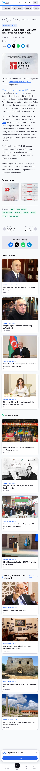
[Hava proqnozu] (25, 3)
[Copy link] (27, 46)
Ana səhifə (6, 8)
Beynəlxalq (13, 82)
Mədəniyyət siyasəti (9, 25)
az (35, 2)
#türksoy (18, 212)
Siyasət (28, 8)
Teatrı (4, 122)
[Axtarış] (20, 3)
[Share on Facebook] (9, 46)
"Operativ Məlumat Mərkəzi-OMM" (16, 90)
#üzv (12, 209)
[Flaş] (17, 765)
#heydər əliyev (7, 212)
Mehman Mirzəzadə (10, 41)
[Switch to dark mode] (30, 3)
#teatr (33, 212)
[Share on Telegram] (23, 46)
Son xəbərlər (18, 8)
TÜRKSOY (22, 82)
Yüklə (20, 758)
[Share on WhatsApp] (18, 46)
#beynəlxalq (14, 216)
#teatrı (26, 212)
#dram (5, 216)
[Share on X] (13, 46)
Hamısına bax (32, 577)
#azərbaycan (21, 209)
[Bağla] (36, 752)
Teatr (29, 82)
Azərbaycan (19, 93)
